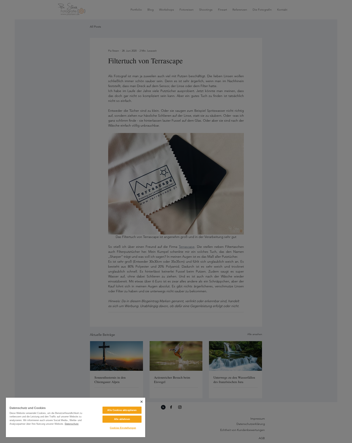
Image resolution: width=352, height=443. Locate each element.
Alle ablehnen (122, 419)
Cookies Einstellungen (123, 428)
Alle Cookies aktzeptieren (122, 410)
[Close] (141, 402)
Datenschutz (72, 424)
